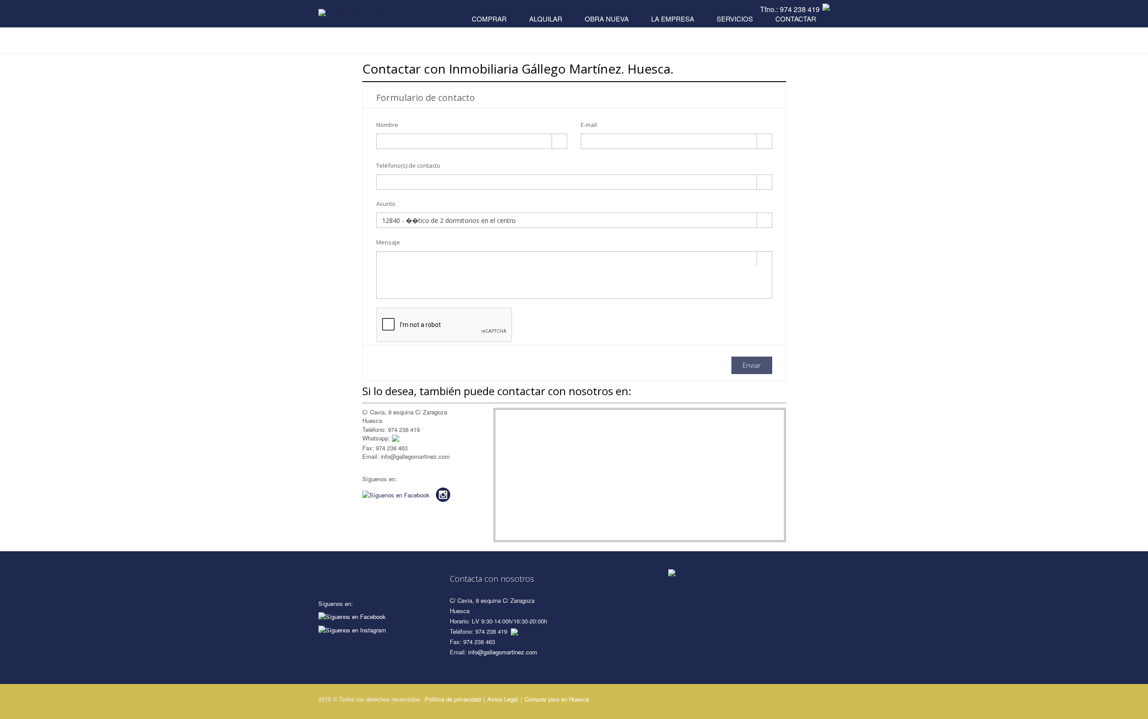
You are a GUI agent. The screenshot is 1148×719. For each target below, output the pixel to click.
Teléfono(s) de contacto (408, 165)
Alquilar (545, 18)
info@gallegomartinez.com (502, 652)
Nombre (387, 125)
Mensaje (388, 242)
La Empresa (672, 18)
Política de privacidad (453, 699)
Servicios (735, 18)
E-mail (589, 125)
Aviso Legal (502, 699)
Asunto (386, 204)
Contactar (795, 18)
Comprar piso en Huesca (557, 699)
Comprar (489, 18)
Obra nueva (607, 18)
